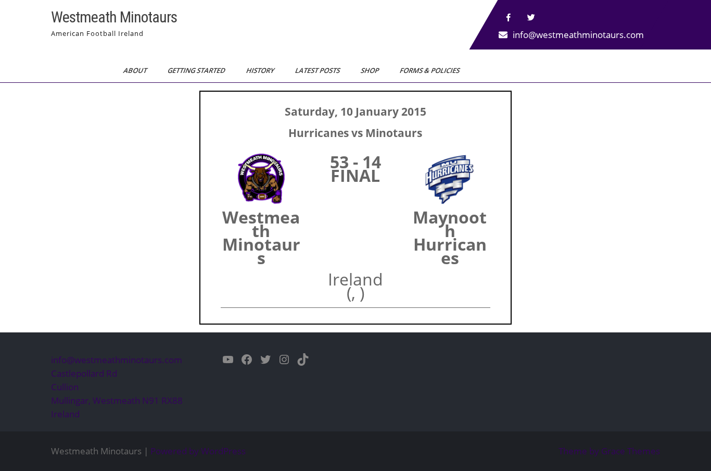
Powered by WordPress (198, 451)
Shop (371, 70)
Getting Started (197, 70)
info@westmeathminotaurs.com (578, 35)
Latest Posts (318, 70)
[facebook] (508, 17)
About (135, 70)
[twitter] (531, 17)
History (261, 70)
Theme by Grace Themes (609, 451)
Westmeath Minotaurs (114, 17)
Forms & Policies (430, 70)
